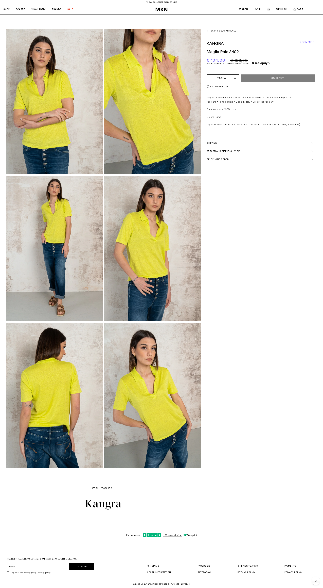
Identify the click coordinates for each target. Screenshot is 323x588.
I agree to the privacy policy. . (31, 572)
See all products (102, 488)
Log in (258, 9)
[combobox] (223, 78)
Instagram (204, 572)
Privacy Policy (293, 572)
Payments (290, 566)
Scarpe (20, 9)
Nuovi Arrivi (38, 9)
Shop (6, 9)
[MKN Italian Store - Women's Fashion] (161, 9)
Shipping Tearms (248, 566)
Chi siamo (153, 566)
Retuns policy (246, 572)
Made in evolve (182, 584)
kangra (103, 503)
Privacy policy (44, 572)
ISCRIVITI (82, 566)
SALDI (70, 9)
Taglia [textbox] (221, 78)
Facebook (204, 566)
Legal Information (159, 572)
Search (243, 9)
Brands (56, 9)
